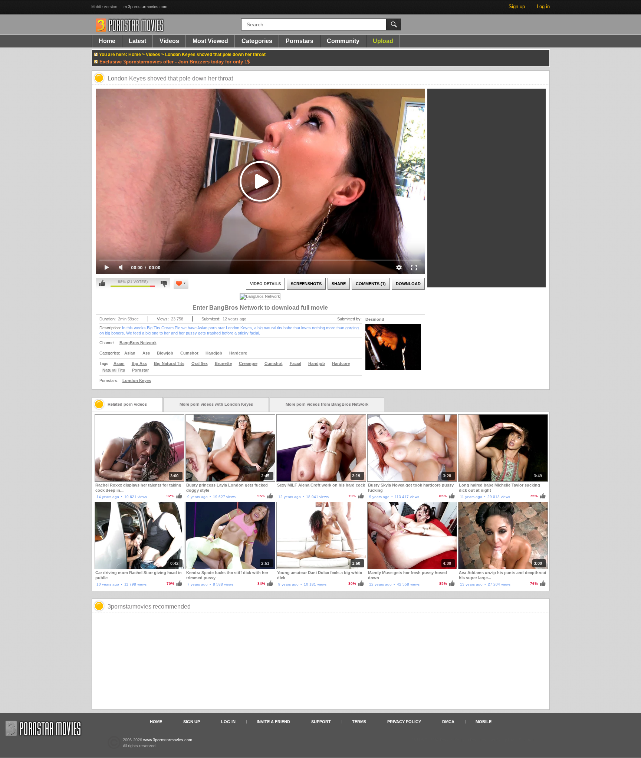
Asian (129, 353)
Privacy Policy (404, 721)
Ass (146, 353)
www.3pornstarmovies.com (167, 740)
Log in (543, 6)
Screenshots (306, 283)
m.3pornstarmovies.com (145, 6)
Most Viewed (210, 41)
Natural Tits (113, 370)
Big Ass (139, 363)
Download (408, 283)
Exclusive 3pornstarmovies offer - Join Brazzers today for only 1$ (174, 62)
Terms (359, 721)
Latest (137, 41)
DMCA (448, 721)
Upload (383, 41)
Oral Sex (199, 363)
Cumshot (189, 353)
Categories (256, 41)
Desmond (374, 319)
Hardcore (238, 353)
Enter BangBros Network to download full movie (260, 307)
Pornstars (299, 41)
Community (343, 41)
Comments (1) (371, 283)
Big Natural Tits (169, 363)
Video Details (265, 283)
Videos (169, 41)
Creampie (248, 363)
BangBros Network (138, 342)
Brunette (223, 363)
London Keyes (136, 380)
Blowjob (165, 353)
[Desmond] (393, 351)
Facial (295, 363)
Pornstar (140, 370)
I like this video (102, 283)
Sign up (517, 6)
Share (339, 283)
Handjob (214, 353)
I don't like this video (164, 283)
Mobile (484, 721)
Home (107, 41)
